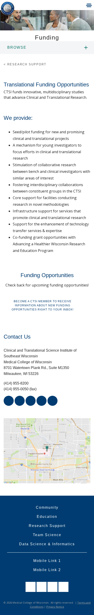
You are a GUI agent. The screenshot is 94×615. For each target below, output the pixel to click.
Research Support (47, 526)
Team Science (47, 535)
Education (47, 517)
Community (47, 507)
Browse (16, 47)
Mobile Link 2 (47, 570)
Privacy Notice (55, 606)
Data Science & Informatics (47, 544)
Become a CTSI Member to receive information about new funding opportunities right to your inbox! (42, 305)
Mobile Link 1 (47, 561)
